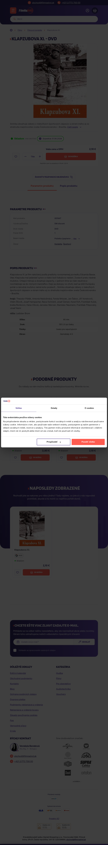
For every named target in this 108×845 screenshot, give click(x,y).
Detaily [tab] (54, 408)
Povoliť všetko (88, 442)
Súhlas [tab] (19, 408)
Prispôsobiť (52, 442)
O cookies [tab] (89, 408)
